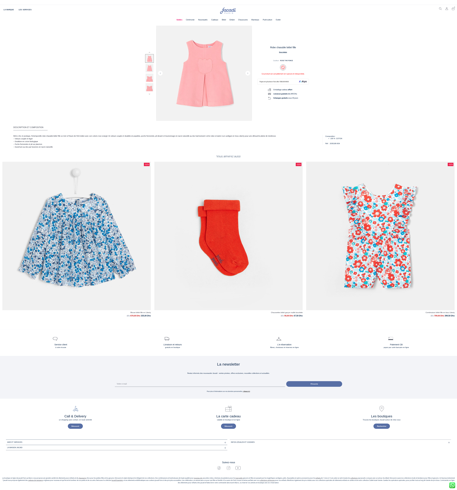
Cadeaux (214, 20)
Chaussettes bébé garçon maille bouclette (287, 312)
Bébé (224, 20)
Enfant (232, 20)
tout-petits (239, 478)
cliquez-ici (246, 391)
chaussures (82, 478)
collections (354, 478)
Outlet (278, 20)
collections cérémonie (267, 480)
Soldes (179, 20)
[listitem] (149, 58)
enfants (318, 478)
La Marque (9, 10)
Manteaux (255, 20)
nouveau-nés (198, 478)
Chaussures (243, 20)
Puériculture (267, 20)
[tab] (30, 127)
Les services (25, 10)
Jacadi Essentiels (117, 480)
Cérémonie (190, 20)
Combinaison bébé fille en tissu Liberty (440, 312)
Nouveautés (203, 20)
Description (283, 52)
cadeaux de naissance (35, 480)
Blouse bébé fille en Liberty (140, 312)
